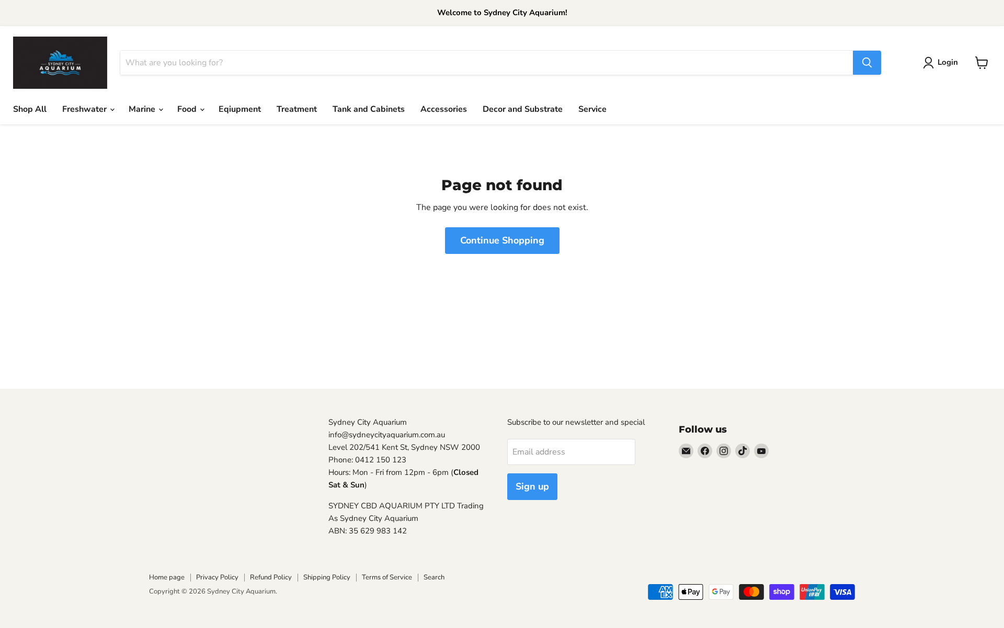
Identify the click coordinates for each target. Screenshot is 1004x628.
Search (434, 577)
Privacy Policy (217, 577)
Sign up (532, 486)
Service (592, 109)
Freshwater (85, 109)
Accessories (443, 109)
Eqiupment (240, 109)
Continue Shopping (502, 240)
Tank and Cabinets (369, 109)
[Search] (867, 63)
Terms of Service (387, 577)
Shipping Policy (326, 577)
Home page (167, 577)
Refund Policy (271, 577)
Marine (143, 109)
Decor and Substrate (523, 109)
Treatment (297, 109)
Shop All (30, 109)
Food (188, 109)
